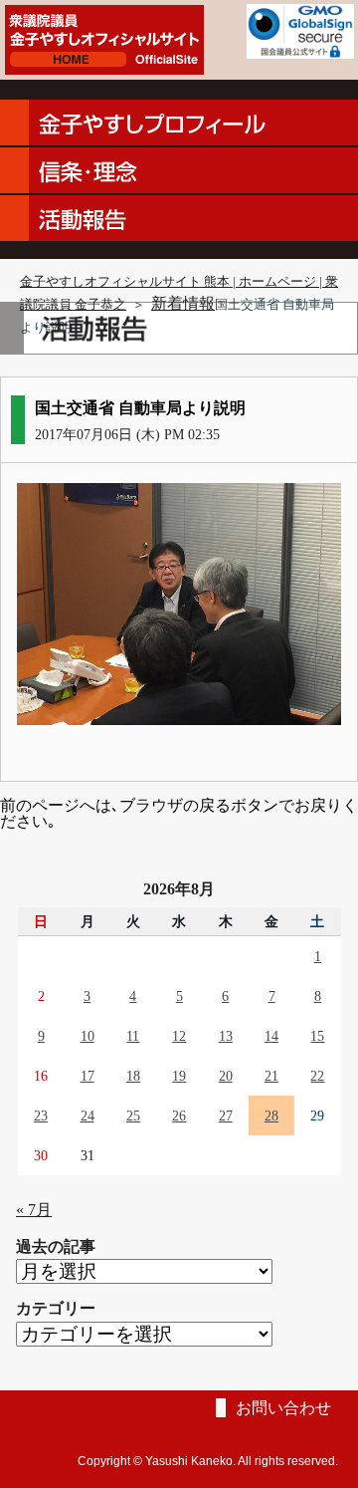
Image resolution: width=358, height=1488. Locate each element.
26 (179, 1115)
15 (317, 1036)
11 (132, 1036)
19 (179, 1076)
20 (226, 1076)
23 (41, 1115)
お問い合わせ (283, 1407)
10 (87, 1036)
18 (133, 1076)
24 (87, 1115)
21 (271, 1076)
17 (87, 1076)
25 (133, 1115)
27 (226, 1115)
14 (271, 1036)
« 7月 (34, 1209)
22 (317, 1076)
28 (271, 1115)
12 (179, 1036)
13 (226, 1036)
